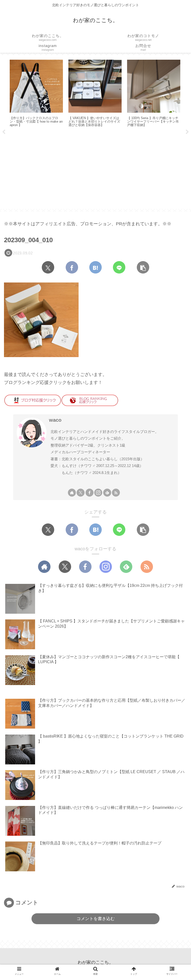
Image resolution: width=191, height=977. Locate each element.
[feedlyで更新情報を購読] (107, 493)
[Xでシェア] (48, 267)
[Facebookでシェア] (72, 267)
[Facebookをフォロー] (90, 493)
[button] (143, 267)
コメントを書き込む (96, 918)
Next (187, 132)
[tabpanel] (43, 94)
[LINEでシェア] (119, 267)
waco (55, 420)
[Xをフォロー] (81, 493)
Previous (3, 132)
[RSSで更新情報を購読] (116, 493)
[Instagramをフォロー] (98, 493)
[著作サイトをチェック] (72, 493)
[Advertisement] (95, 170)
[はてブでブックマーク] (95, 267)
